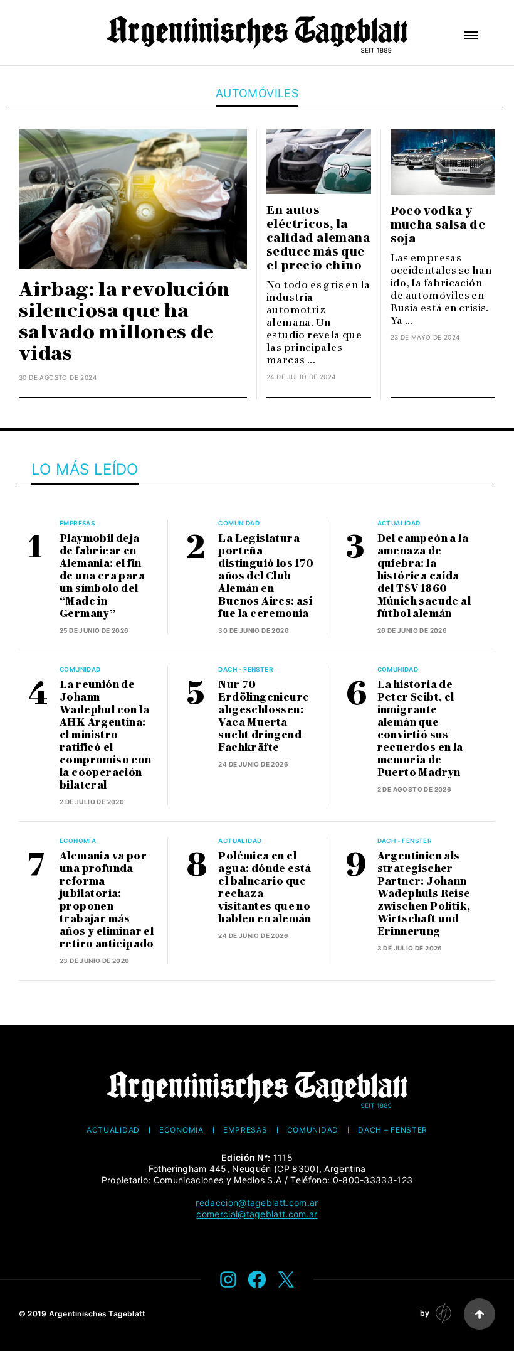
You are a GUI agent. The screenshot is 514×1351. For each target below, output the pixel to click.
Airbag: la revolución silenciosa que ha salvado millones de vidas (124, 321)
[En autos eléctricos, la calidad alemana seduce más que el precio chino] (318, 161)
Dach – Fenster (392, 1130)
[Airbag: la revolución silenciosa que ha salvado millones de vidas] (133, 199)
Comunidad (239, 523)
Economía (78, 840)
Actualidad (399, 523)
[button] (471, 35)
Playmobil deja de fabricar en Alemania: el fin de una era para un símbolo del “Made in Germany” (102, 576)
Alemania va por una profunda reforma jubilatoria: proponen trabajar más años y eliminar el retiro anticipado (107, 900)
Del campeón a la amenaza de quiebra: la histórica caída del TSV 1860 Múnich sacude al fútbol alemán (424, 576)
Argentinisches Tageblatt (97, 1313)
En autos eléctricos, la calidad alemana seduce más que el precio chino (318, 237)
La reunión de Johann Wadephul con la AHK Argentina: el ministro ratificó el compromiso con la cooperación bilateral (106, 735)
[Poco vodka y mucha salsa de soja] (443, 162)
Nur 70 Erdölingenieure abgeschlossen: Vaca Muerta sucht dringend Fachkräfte (263, 716)
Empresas (77, 523)
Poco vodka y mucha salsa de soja (438, 224)
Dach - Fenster (245, 669)
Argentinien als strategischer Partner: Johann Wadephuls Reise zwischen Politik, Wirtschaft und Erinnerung (424, 893)
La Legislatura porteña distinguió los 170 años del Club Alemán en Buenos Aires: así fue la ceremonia (265, 576)
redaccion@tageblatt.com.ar (257, 1202)
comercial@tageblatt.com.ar (256, 1213)
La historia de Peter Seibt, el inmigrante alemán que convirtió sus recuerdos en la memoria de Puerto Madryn (420, 728)
